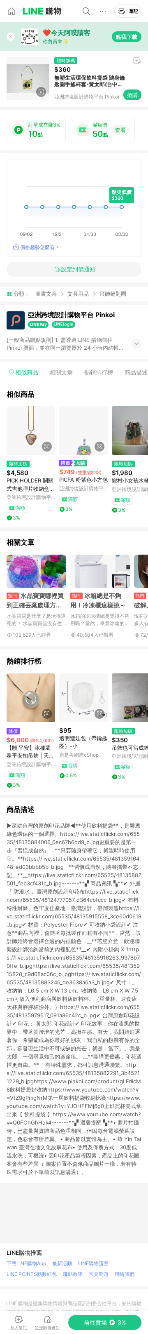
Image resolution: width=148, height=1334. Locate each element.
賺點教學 (73, 1274)
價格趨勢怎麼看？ (40, 247)
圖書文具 (46, 293)
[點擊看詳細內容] (31, 430)
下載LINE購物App (26, 1263)
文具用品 (78, 293)
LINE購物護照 (93, 1263)
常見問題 (99, 1274)
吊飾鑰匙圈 (112, 294)
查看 (120, 130)
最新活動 (62, 1263)
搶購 (132, 95)
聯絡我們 (124, 1274)
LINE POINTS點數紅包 (32, 1274)
